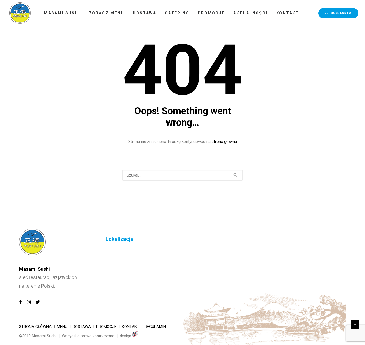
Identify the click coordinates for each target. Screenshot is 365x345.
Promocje (211, 13)
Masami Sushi (62, 13)
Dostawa (144, 13)
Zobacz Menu (107, 13)
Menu (62, 326)
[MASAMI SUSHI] (20, 13)
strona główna (224, 141)
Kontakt (287, 13)
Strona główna (35, 326)
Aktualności (250, 13)
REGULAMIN (155, 326)
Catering (177, 13)
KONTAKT (130, 326)
